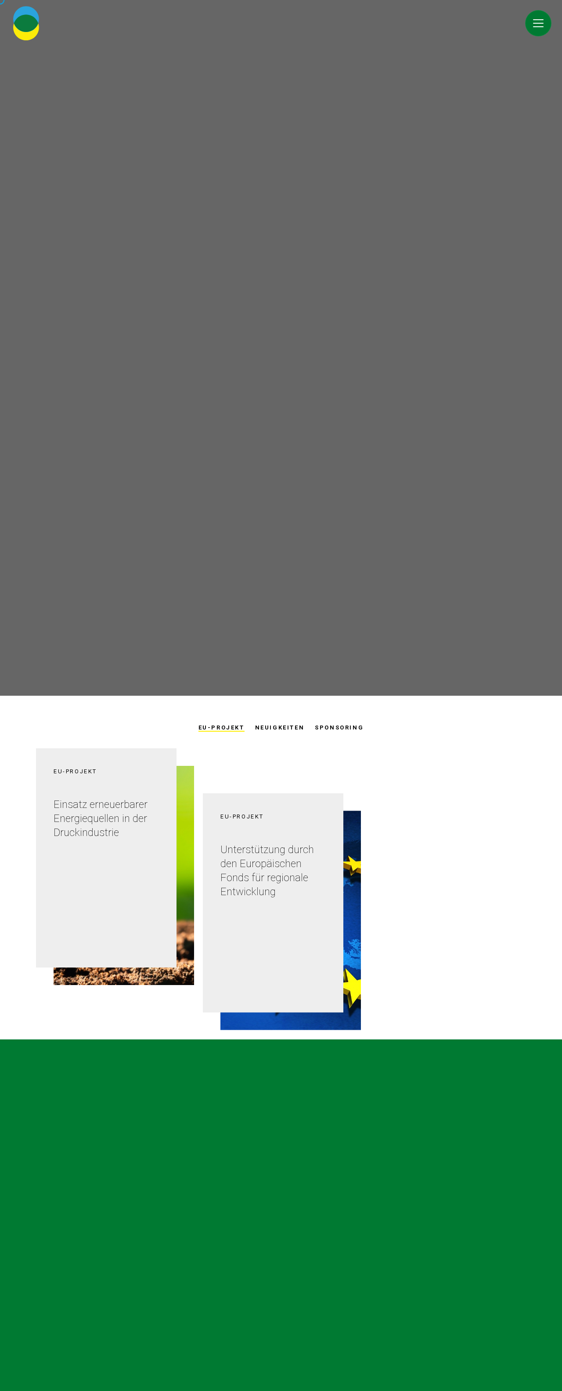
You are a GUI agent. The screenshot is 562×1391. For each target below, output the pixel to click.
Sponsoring (339, 727)
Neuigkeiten (280, 727)
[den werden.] (538, 23)
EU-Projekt (221, 727)
